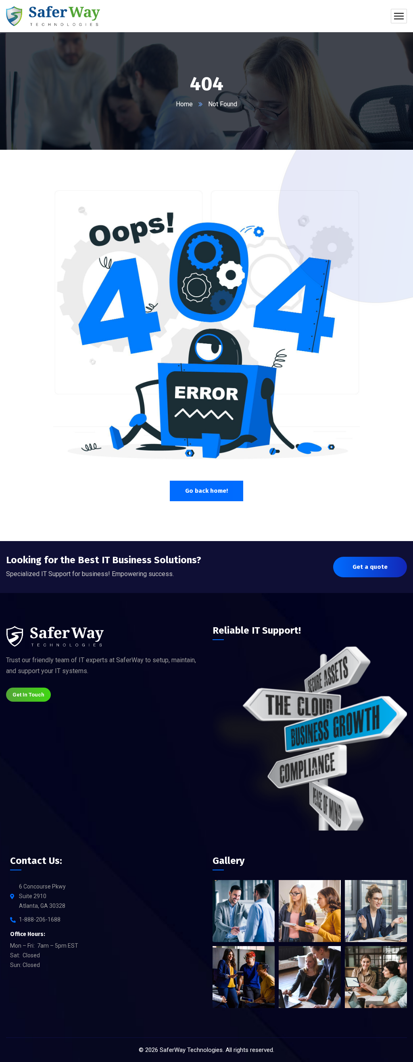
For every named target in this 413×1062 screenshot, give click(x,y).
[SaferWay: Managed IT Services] (53, 16)
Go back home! (206, 490)
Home (184, 104)
